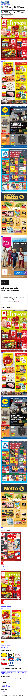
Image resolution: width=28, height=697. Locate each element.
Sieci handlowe (6, 686)
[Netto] (14, 234)
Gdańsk (21, 671)
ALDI (2, 192)
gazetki (18, 301)
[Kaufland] (14, 60)
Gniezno (25, 671)
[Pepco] (14, 278)
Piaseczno (15, 672)
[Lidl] (14, 147)
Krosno (6, 672)
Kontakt (8, 4)
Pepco (2, 279)
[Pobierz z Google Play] (7, 8)
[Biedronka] (14, 103)
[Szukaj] (2, 17)
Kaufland (3, 61)
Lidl (1, 148)
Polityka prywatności (7, 691)
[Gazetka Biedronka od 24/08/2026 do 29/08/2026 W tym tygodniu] (11, 638)
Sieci (5, 4)
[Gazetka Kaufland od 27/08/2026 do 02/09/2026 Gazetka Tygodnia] (11, 599)
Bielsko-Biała (3, 671)
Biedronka (14, 9)
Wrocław (2, 673)
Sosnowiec (24, 672)
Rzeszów (20, 672)
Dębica (18, 671)
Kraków (2, 672)
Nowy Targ (10, 672)
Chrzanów (9, 671)
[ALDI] (14, 191)
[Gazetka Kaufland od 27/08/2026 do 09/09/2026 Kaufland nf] (11, 560)
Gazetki (2, 4)
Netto (2, 236)
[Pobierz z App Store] (19, 8)
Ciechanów (13, 671)
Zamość (6, 673)
